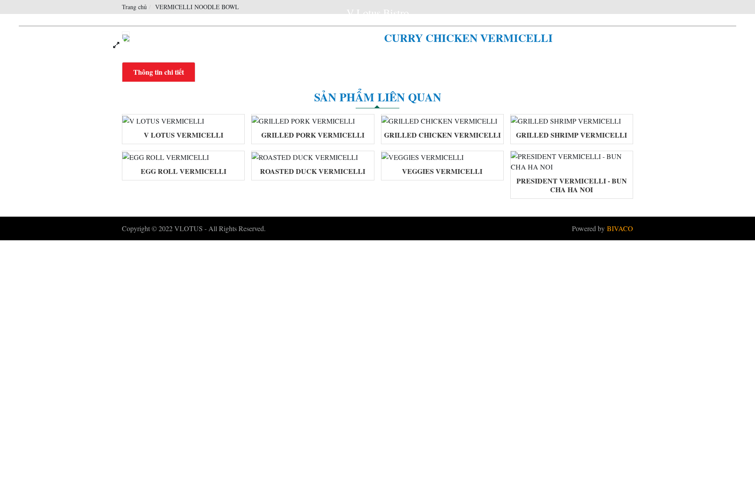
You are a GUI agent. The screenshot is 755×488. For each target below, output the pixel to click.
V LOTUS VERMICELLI (183, 135)
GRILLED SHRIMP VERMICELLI (571, 135)
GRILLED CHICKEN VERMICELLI (442, 135)
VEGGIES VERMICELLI (442, 171)
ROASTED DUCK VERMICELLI (312, 171)
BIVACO (620, 228)
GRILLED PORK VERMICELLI (312, 135)
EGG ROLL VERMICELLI (183, 171)
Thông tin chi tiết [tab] (158, 72)
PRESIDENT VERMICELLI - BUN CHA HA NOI (571, 185)
